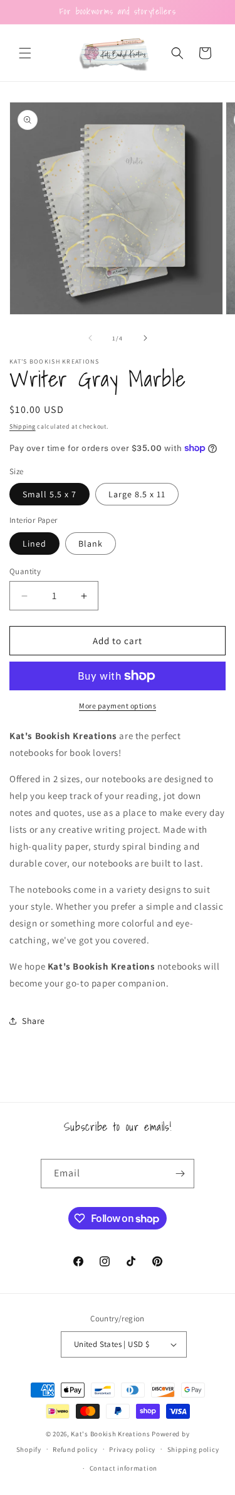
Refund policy (75, 1449)
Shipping (22, 426)
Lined (34, 543)
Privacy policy (132, 1449)
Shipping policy (193, 1449)
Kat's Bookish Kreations (110, 1433)
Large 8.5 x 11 (136, 494)
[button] (25, 53)
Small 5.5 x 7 (49, 494)
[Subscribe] (180, 1173)
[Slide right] (145, 338)
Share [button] (33, 1020)
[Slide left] (90, 338)
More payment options (117, 705)
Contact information (123, 1468)
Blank (90, 543)
